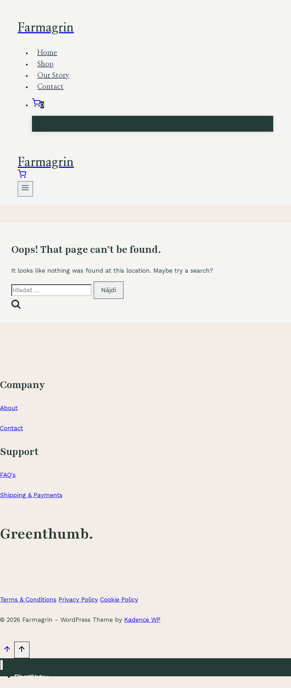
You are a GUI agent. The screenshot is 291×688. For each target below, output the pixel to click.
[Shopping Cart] (22, 176)
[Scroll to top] (7, 651)
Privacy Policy (78, 599)
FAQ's (8, 474)
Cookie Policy (119, 599)
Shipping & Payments (31, 495)
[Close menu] (1, 665)
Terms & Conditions (28, 599)
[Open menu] (25, 189)
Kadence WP (142, 619)
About (9, 407)
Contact (50, 86)
